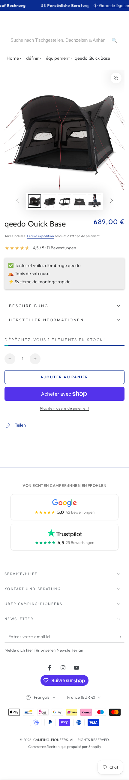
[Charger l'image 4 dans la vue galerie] (79, 201)
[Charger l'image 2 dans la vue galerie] (49, 201)
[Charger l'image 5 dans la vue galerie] (94, 201)
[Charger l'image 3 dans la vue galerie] (64, 201)
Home (13, 58)
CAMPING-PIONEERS (50, 739)
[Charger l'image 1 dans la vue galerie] (34, 201)
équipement (58, 58)
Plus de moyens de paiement (64, 408)
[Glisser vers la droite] (111, 201)
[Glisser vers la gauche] (17, 201)
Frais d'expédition (40, 236)
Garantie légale (110, 5)
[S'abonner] (121, 637)
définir (32, 58)
